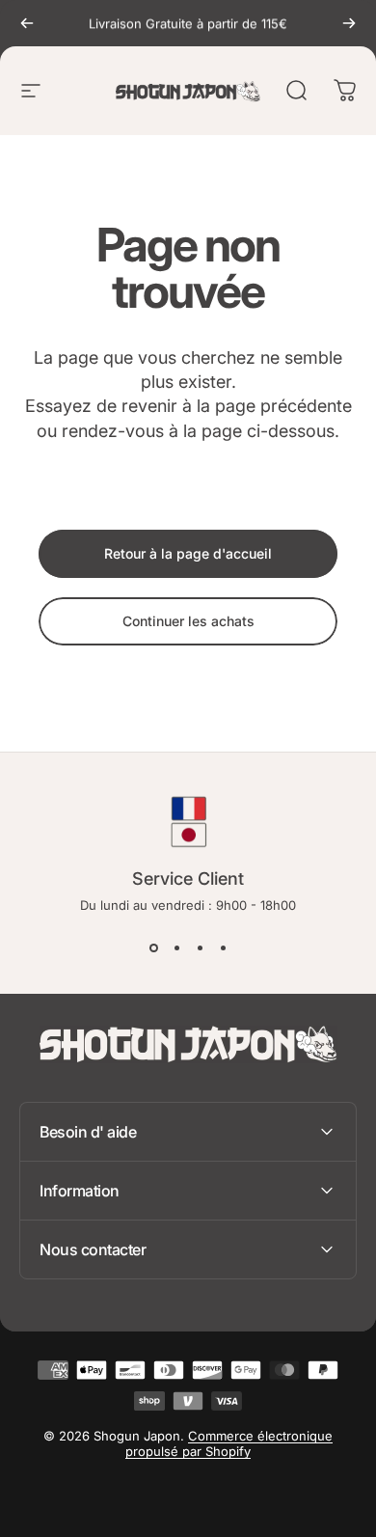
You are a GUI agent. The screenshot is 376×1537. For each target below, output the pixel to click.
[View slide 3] (199, 947)
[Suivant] (349, 23)
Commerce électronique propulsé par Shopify (229, 1443)
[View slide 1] (153, 947)
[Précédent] (27, 23)
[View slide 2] (176, 947)
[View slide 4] (222, 947)
